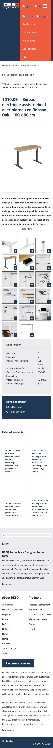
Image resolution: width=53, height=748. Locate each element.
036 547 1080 (18, 412)
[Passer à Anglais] (27, 6)
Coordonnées (29, 48)
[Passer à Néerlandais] (41, 6)
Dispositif (7, 614)
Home (5, 634)
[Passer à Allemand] (28, 16)
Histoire (6, 629)
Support (6, 653)
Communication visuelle (40, 614)
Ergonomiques (35, 609)
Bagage (32, 624)
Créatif (32, 629)
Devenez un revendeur (12, 609)
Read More (26, 228)
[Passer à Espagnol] (42, 16)
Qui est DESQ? (30, 32)
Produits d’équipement (39, 604)
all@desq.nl (16, 407)
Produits (6, 643)
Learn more (8, 730)
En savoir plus (8, 584)
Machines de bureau (38, 619)
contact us (14, 724)
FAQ (4, 624)
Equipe (5, 619)
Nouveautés (29, 40)
